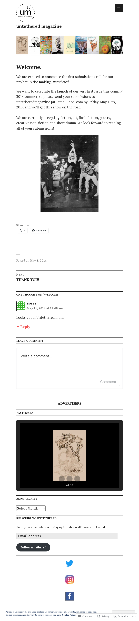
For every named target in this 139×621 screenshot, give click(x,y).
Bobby (32, 303)
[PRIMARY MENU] (119, 8)
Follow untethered (33, 547)
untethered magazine (39, 26)
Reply (25, 326)
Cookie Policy (69, 615)
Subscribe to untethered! (36, 518)
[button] (62, 479)
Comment (108, 382)
